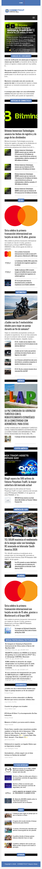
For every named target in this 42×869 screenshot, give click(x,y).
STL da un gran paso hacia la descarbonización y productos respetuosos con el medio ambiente (25, 283)
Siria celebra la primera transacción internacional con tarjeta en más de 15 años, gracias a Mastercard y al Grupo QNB (21, 610)
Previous (8, 26)
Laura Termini (9, 757)
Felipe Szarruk (9, 724)
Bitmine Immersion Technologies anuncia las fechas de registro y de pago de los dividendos (20, 134)
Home (21, 3)
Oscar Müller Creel (10, 709)
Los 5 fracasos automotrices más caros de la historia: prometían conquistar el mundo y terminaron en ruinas (26, 362)
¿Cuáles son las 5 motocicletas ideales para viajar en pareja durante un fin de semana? (19, 326)
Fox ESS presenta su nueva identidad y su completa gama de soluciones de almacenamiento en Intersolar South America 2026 (26, 565)
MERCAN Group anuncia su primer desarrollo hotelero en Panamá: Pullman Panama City (26, 500)
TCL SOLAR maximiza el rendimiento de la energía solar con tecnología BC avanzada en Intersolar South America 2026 (21, 544)
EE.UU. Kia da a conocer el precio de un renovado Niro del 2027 (26, 370)
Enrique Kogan (9, 693)
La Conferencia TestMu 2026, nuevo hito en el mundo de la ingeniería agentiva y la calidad (26, 263)
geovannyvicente (10, 739)
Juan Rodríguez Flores (11, 748)
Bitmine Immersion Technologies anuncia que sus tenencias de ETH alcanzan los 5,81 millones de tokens (25, 167)
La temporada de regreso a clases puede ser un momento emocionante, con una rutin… (21, 84)
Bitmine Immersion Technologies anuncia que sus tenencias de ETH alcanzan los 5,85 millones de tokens (20, 30)
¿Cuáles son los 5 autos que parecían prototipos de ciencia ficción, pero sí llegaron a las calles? (25, 353)
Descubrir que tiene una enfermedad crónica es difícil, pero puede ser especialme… (20, 94)
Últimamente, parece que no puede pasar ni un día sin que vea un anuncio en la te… (20, 73)
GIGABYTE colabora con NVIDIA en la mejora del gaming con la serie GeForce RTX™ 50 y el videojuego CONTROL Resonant (20, 655)
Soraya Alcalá (9, 718)
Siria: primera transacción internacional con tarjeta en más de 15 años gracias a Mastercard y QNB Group (26, 254)
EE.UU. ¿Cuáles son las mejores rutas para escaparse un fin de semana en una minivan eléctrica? (26, 344)
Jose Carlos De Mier (11, 702)
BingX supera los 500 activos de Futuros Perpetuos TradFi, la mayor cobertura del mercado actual (20, 482)
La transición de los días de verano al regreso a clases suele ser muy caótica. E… (21, 63)
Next (13, 26)
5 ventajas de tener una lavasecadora (25, 437)
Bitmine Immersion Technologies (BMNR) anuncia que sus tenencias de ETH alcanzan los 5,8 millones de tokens (26, 191)
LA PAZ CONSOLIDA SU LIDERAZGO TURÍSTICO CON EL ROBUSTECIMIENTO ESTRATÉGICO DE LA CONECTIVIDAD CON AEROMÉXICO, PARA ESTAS (20, 417)
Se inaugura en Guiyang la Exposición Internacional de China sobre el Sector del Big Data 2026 (25, 630)
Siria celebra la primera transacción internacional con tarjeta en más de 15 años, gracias (20, 234)
